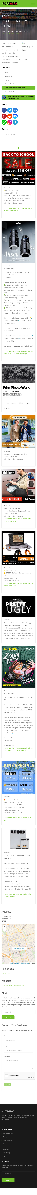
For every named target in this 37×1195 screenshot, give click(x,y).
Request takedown (10, 92)
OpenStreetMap (25, 963)
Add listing (6, 1153)
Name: (6, 1036)
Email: (6, 1046)
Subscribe (8, 1017)
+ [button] (4, 926)
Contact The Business (11, 84)
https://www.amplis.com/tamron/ (13, 986)
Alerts (7, 80)
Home (4, 32)
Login (4, 1156)
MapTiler (17, 963)
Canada (11, 32)
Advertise (6, 1149)
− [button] (4, 929)
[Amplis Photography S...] (19, 944)
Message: (7, 1056)
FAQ (4, 1144)
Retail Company (10, 134)
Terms (5, 1137)
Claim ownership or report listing (15, 88)
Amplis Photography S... (19, 948)
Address (7, 73)
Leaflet (11, 963)
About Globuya (8, 1133)
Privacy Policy (7, 1140)
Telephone (8, 76)
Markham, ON (21, 32)
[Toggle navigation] (33, 4)
